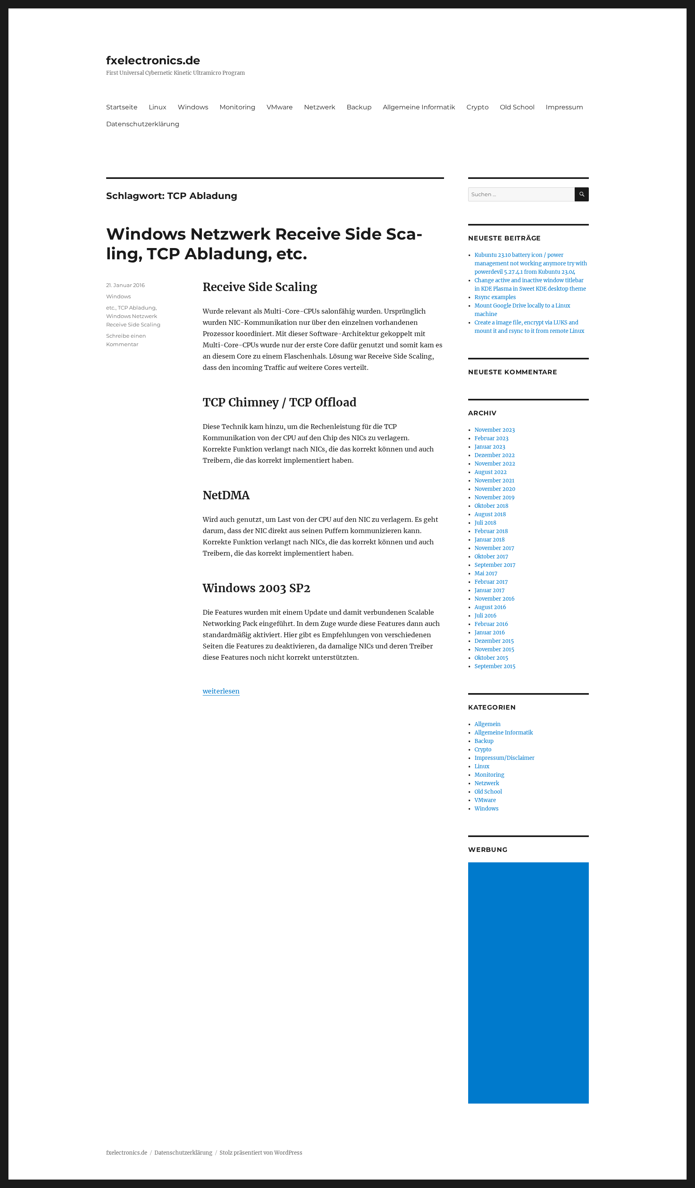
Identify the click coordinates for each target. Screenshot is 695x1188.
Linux (158, 107)
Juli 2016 (486, 615)
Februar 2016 (491, 624)
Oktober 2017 (491, 556)
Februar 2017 (491, 582)
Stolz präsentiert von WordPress (261, 1152)
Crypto (478, 107)
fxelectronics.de (153, 60)
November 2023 (495, 430)
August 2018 (490, 514)
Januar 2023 (490, 446)
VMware (280, 107)
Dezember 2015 (494, 641)
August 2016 (490, 607)
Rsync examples (495, 297)
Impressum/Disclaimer (505, 758)
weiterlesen (221, 691)
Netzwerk (319, 107)
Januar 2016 (490, 632)
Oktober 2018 (491, 506)
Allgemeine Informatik (419, 107)
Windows (193, 107)
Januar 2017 (490, 590)
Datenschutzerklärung (142, 124)
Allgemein (488, 724)
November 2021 (494, 480)
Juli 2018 (485, 522)
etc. (110, 307)
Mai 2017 (486, 573)
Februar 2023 (491, 438)
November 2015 (494, 649)
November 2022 (495, 463)
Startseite (122, 107)
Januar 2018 (490, 539)
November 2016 (495, 598)
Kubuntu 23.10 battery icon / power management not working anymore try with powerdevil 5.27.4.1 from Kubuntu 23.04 (531, 263)
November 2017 (494, 548)
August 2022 (491, 472)
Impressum (564, 107)
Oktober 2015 (491, 658)
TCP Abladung (137, 307)
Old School (517, 107)
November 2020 (495, 489)
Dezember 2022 (495, 455)
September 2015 (495, 666)
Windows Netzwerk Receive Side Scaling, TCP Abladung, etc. (264, 243)
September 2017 (495, 565)
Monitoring (237, 107)
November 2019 (495, 497)
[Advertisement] (529, 983)
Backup (359, 107)
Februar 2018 (491, 531)
